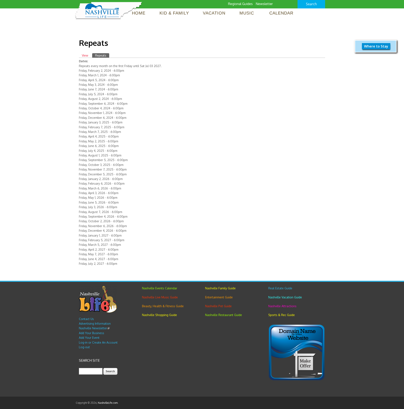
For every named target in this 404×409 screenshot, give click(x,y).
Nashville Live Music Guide (160, 297)
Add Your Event (89, 337)
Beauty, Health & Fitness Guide (163, 306)
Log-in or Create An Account (98, 342)
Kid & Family (174, 13)
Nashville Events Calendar (159, 288)
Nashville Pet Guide (218, 306)
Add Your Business (91, 333)
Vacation (214, 13)
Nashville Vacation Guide (285, 297)
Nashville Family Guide (220, 288)
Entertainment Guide (219, 297)
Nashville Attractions (282, 306)
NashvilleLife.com (108, 402)
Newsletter (264, 4)
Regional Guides (240, 4)
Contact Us (86, 319)
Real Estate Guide (280, 288)
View (85, 55)
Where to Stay (376, 46)
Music (247, 13)
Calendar (281, 13)
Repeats (102, 55)
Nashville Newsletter (94, 328)
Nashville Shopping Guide (159, 315)
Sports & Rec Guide (281, 315)
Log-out (84, 347)
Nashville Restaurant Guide (223, 315)
